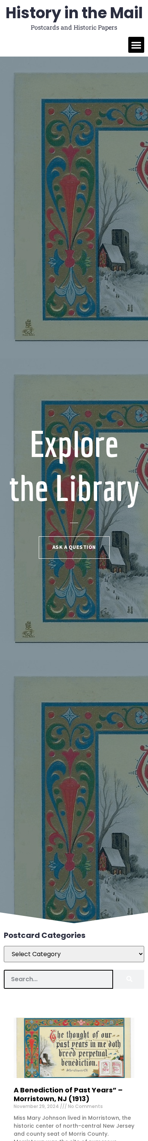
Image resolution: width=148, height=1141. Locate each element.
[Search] (128, 979)
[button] (136, 45)
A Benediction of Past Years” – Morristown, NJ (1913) (68, 1094)
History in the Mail (74, 13)
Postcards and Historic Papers (74, 27)
